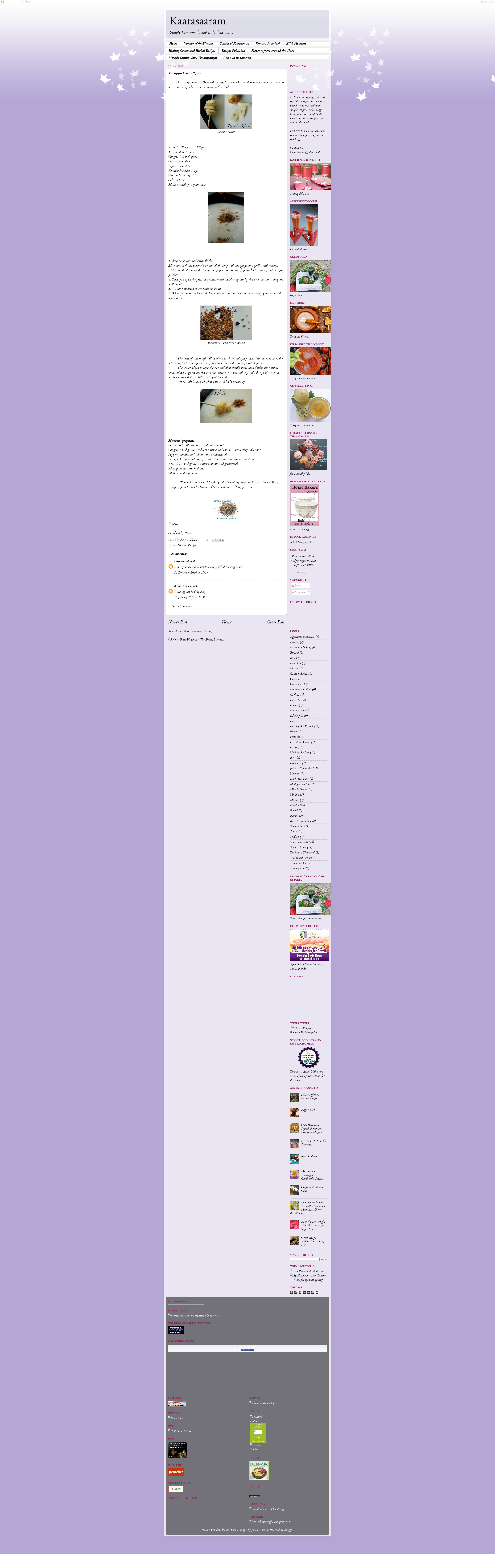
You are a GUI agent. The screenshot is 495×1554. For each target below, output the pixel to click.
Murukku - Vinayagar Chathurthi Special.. (312, 1175)
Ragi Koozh (308, 1110)
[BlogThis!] (215, 540)
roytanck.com (307, 573)
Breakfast (295, 663)
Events (294, 731)
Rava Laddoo (309, 1156)
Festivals (295, 737)
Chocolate (296, 684)
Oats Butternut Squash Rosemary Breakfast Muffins (311, 1128)
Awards (294, 642)
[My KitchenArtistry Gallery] (307, 1276)
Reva (258, 1437)
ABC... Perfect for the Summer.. (313, 1143)
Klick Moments (296, 43)
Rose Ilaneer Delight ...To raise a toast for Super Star (313, 1225)
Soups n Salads (299, 842)
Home (173, 43)
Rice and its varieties (237, 58)
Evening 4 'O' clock (301, 726)
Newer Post (177, 622)
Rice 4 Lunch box (300, 821)
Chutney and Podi (300, 689)
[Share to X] (218, 540)
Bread (293, 658)
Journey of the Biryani (198, 43)
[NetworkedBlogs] (247, 1347)
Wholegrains (297, 868)
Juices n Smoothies (301, 768)
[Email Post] (206, 540)
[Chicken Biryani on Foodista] (176, 1489)
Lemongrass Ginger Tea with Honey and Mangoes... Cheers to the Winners (307, 1207)
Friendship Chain (300, 742)
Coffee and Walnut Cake (312, 1189)
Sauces (294, 831)
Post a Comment (181, 606)
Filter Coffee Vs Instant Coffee (310, 1096)
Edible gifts (296, 716)
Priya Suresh (181, 561)
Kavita (204, 487)
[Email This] (213, 540)
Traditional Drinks (301, 858)
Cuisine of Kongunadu (234, 43)
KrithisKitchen (182, 586)
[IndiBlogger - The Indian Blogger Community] (177, 1457)
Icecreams (295, 763)
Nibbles (294, 805)
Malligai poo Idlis (300, 784)
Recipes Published (233, 51)
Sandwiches (296, 826)
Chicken (295, 679)
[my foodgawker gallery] (308, 1280)
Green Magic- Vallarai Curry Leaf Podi (312, 1241)
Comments (300, 592)
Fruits (293, 747)
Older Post (275, 622)
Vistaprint (311, 1032)
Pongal (294, 810)
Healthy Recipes (187, 545)
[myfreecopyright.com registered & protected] (194, 1316)
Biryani (294, 653)
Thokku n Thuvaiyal (302, 853)
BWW (294, 668)
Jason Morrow (260, 1530)
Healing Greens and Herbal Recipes (192, 51)
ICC (292, 758)
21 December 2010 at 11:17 (191, 573)
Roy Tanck (298, 556)
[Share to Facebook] (220, 540)
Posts (297, 586)
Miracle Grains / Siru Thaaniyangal (193, 58)
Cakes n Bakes (298, 674)
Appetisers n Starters (302, 637)
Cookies (294, 695)
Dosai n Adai (298, 710)
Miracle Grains (299, 789)
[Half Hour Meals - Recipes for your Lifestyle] (179, 1431)
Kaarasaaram (198, 20)
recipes (261, 1441)
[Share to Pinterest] (223, 540)
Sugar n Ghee (298, 847)
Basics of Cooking (300, 647)
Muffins (294, 795)
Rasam (294, 816)
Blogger (288, 1530)
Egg (292, 721)
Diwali (294, 705)
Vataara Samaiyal (267, 43)
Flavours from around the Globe (272, 51)
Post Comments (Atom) (198, 631)
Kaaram (294, 774)
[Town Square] (177, 1418)
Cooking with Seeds (221, 482)
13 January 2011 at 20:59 (189, 597)
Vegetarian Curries (301, 863)
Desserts (295, 700)
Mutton (294, 800)
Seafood (294, 837)
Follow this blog (247, 1350)
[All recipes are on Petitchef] (176, 1475)
